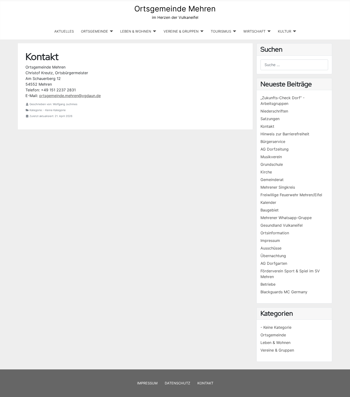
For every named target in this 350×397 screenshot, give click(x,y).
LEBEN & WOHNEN (135, 31)
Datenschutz (177, 383)
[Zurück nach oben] (341, 388)
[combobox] (294, 64)
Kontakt (205, 383)
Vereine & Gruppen (277, 350)
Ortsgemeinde (273, 335)
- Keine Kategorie (275, 327)
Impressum (147, 383)
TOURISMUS (221, 31)
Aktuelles (64, 31)
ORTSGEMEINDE (94, 31)
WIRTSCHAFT (254, 31)
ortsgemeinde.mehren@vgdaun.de (70, 95)
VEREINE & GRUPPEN (181, 31)
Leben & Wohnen (275, 342)
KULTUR (284, 31)
